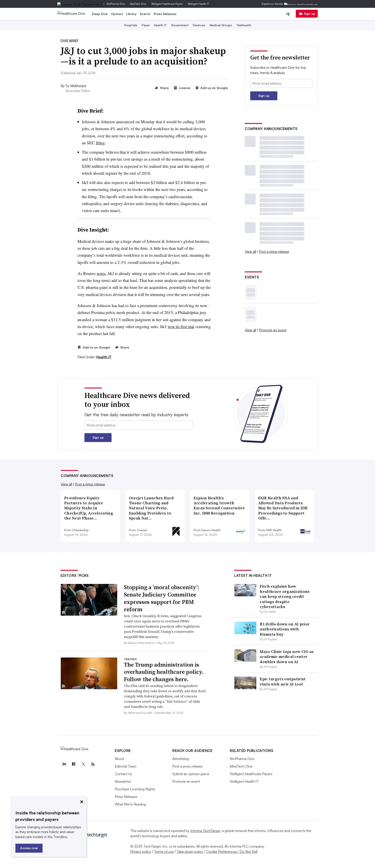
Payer (146, 25)
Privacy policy (140, 851)
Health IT (160, 25)
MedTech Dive (138, 3)
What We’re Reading (130, 804)
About (119, 758)
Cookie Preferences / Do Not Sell (231, 851)
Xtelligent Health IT (198, 3)
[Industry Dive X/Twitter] (83, 764)
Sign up (309, 13)
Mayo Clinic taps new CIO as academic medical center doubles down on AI (287, 656)
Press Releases (165, 14)
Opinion (117, 14)
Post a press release (274, 251)
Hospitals (130, 25)
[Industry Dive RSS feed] (92, 764)
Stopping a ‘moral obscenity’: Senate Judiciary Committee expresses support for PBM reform (161, 598)
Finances (199, 25)
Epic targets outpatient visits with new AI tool (283, 681)
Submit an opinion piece (190, 774)
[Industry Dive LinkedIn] (64, 764)
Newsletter (123, 781)
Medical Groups (221, 25)
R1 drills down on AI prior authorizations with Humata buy (285, 629)
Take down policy (190, 851)
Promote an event (272, 330)
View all (250, 251)
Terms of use (164, 851)
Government (180, 25)
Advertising (180, 758)
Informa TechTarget (205, 831)
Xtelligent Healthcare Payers (167, 3)
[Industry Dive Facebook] (73, 764)
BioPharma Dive (116, 3)
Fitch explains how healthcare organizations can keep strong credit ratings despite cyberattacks (284, 596)
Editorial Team (125, 766)
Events (145, 14)
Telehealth (243, 25)
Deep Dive (100, 14)
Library (131, 14)
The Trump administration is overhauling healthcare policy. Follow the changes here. (164, 672)
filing (100, 142)
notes (101, 273)
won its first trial (181, 326)
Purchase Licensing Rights (135, 789)
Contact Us (123, 774)
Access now (29, 848)
